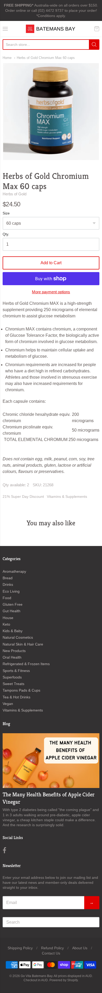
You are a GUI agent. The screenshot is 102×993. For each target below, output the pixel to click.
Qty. (6, 234)
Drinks (8, 584)
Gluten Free (12, 604)
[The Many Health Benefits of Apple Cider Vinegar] (51, 760)
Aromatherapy (14, 571)
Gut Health (11, 611)
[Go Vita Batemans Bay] (51, 29)
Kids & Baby (12, 631)
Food (7, 598)
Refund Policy (52, 948)
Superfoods (12, 677)
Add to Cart (51, 263)
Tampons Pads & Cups (21, 690)
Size (6, 213)
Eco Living (11, 591)
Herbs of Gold (14, 194)
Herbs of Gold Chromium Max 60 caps (46, 58)
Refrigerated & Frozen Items (26, 664)
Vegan (8, 704)
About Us (79, 948)
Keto (6, 624)
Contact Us (51, 953)
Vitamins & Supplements (67, 496)
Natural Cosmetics (18, 637)
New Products (14, 651)
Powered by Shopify (63, 980)
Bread (8, 578)
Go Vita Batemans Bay (36, 976)
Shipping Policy (20, 948)
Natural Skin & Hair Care (23, 644)
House (8, 618)
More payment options (51, 292)
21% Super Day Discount (23, 496)
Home (7, 58)
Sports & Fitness (16, 671)
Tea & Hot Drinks (16, 697)
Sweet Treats (13, 684)
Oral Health (12, 657)
